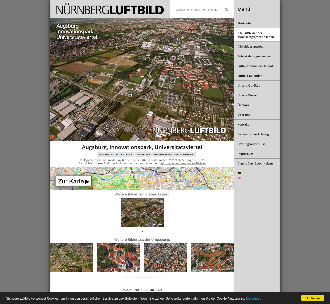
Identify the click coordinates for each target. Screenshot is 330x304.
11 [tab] (155, 277)
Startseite (244, 23)
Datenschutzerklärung (253, 134)
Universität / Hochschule (115, 154)
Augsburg (143, 154)
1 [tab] (142, 231)
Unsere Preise (247, 95)
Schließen (313, 298)
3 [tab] (130, 277)
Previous (54, 263)
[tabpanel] (142, 213)
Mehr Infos (253, 298)
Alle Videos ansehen (251, 46)
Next (230, 261)
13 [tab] (161, 277)
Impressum (245, 154)
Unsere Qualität (249, 85)
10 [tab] (152, 277)
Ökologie (244, 105)
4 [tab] (133, 277)
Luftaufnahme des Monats (256, 66)
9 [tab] (148, 277)
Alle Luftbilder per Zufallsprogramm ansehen (256, 35)
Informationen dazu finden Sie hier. (183, 163)
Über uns (244, 115)
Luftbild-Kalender (250, 76)
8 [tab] (145, 277)
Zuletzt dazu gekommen (254, 56)
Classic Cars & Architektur (255, 163)
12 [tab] (158, 277)
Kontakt (243, 124)
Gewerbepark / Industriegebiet (174, 154)
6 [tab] (139, 277)
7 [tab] (142, 277)
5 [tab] (136, 277)
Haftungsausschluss (251, 144)
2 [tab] (127, 277)
